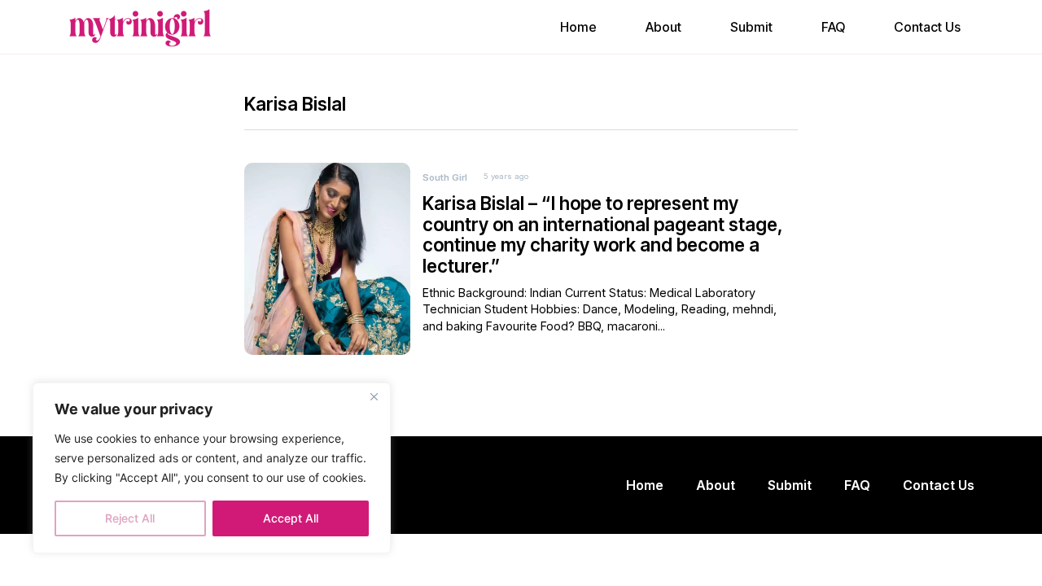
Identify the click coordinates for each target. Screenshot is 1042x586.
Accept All (290, 518)
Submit (751, 27)
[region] (212, 468)
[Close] (373, 396)
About (663, 27)
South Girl (444, 177)
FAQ (833, 27)
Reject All (130, 518)
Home (578, 27)
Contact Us (927, 27)
